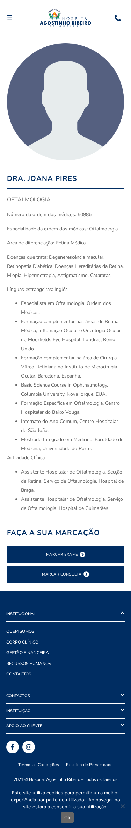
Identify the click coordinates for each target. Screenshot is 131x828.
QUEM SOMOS (20, 631)
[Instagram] (28, 747)
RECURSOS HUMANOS (28, 663)
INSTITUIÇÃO (18, 710)
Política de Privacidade (89, 765)
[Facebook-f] (12, 747)
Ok (67, 817)
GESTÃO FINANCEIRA (27, 652)
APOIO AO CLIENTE (24, 725)
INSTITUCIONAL (21, 613)
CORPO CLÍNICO (22, 642)
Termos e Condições (38, 765)
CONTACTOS (18, 674)
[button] (65, 614)
